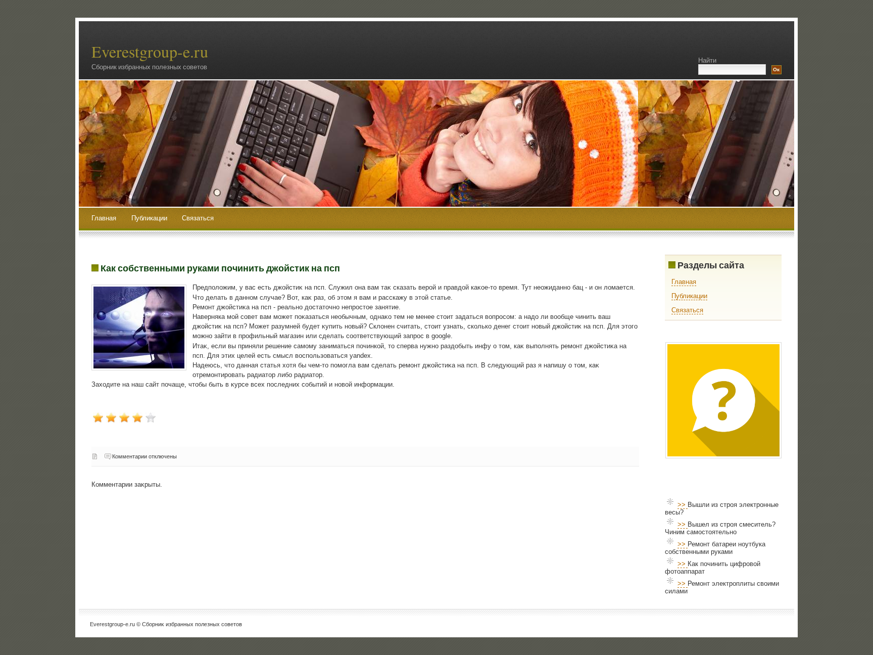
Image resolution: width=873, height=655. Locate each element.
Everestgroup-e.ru (149, 51)
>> (682, 504)
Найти (707, 60)
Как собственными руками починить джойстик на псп (220, 267)
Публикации (150, 218)
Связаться (198, 218)
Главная (103, 218)
